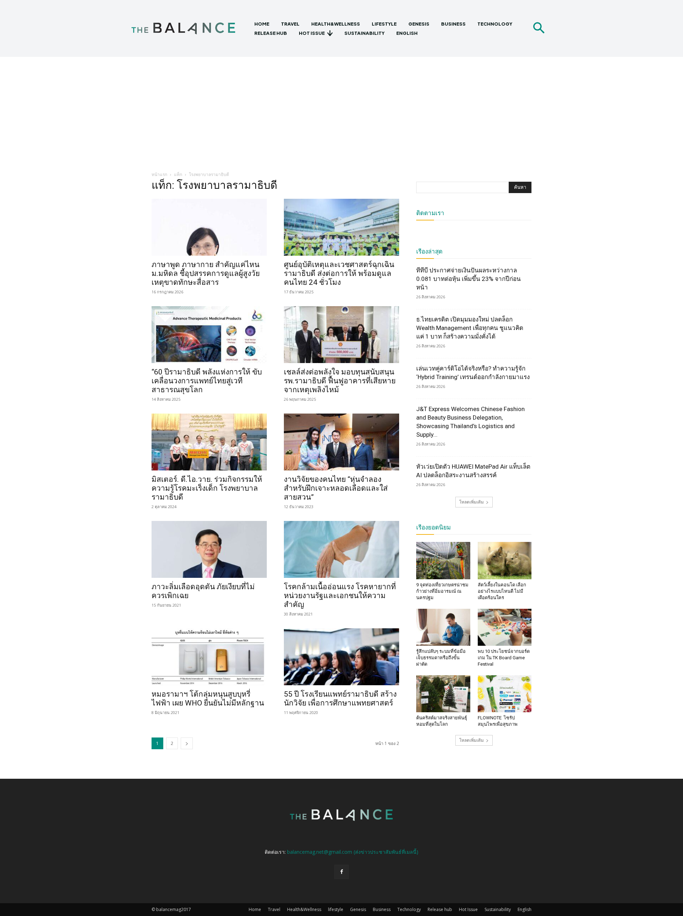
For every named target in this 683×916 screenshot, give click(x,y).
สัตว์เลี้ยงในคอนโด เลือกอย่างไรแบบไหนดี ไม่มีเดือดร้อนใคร (502, 591)
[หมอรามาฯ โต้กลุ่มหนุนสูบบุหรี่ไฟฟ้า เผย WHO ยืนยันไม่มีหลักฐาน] (209, 656)
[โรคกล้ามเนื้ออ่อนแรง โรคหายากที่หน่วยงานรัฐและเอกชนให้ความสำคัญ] (341, 549)
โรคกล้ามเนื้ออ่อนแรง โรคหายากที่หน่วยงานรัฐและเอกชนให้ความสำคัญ (340, 595)
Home (255, 909)
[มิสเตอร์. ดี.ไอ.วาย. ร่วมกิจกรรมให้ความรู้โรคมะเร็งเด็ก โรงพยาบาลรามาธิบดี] (209, 442)
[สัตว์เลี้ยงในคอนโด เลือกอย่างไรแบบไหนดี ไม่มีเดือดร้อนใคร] (505, 560)
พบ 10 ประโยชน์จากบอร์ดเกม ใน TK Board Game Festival (504, 658)
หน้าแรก (159, 174)
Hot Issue (468, 909)
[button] (539, 28)
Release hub (440, 909)
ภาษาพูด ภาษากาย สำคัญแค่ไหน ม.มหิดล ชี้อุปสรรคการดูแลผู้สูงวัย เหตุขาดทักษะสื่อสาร (206, 273)
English (524, 909)
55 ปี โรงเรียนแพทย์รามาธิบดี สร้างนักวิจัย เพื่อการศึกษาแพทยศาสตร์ (340, 698)
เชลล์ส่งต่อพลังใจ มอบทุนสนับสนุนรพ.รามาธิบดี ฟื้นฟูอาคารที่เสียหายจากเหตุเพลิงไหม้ (340, 381)
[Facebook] (341, 872)
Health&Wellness (304, 909)
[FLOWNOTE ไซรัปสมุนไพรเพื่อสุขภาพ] (505, 693)
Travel (274, 909)
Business (382, 909)
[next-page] (187, 743)
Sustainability (498, 909)
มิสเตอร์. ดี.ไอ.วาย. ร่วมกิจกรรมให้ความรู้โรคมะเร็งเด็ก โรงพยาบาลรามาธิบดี (207, 488)
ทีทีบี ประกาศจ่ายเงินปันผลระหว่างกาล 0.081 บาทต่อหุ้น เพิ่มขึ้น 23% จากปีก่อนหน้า (468, 279)
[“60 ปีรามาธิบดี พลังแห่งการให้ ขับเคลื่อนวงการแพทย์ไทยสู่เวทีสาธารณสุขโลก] (209, 334)
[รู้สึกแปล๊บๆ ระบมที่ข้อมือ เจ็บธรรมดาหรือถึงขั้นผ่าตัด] (443, 627)
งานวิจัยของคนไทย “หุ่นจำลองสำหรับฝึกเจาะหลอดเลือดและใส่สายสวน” (336, 488)
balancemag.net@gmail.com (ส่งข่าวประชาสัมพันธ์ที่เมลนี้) (352, 851)
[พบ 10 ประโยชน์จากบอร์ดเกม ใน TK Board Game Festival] (505, 627)
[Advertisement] (341, 110)
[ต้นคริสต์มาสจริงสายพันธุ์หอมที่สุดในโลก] (443, 693)
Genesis (358, 909)
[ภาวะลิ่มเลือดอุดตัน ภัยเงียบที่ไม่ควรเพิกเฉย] (209, 549)
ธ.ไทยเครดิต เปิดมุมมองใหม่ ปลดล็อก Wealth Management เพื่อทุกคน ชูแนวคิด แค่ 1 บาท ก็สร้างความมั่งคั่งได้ (469, 328)
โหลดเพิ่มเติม (471, 502)
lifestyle (335, 909)
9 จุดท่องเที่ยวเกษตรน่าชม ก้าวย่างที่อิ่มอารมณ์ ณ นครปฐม (442, 591)
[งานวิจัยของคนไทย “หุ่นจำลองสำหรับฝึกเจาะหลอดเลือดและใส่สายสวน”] (341, 442)
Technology (409, 909)
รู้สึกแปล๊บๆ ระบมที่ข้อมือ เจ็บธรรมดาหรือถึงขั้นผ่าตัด (441, 658)
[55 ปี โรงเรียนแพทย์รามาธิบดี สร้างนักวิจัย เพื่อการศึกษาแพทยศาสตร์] (341, 656)
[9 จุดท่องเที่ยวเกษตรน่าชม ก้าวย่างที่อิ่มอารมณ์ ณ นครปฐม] (443, 560)
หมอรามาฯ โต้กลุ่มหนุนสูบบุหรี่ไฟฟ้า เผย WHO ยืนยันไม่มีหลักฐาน (208, 698)
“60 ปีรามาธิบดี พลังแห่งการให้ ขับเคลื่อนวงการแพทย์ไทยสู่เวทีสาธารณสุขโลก (207, 381)
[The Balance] (189, 28)
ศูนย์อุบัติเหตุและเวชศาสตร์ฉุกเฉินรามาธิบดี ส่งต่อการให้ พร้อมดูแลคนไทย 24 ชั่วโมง (339, 273)
